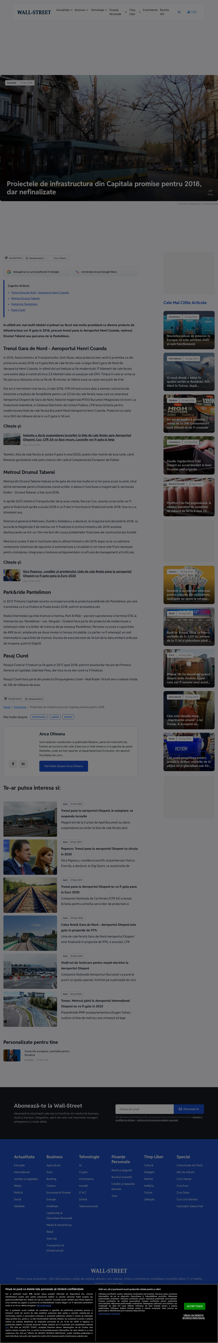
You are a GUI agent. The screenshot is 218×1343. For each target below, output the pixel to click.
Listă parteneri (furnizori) (109, 1314)
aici (7, 1327)
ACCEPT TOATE (195, 1306)
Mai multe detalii (44, 1305)
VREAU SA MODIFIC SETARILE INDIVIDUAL (193, 1317)
